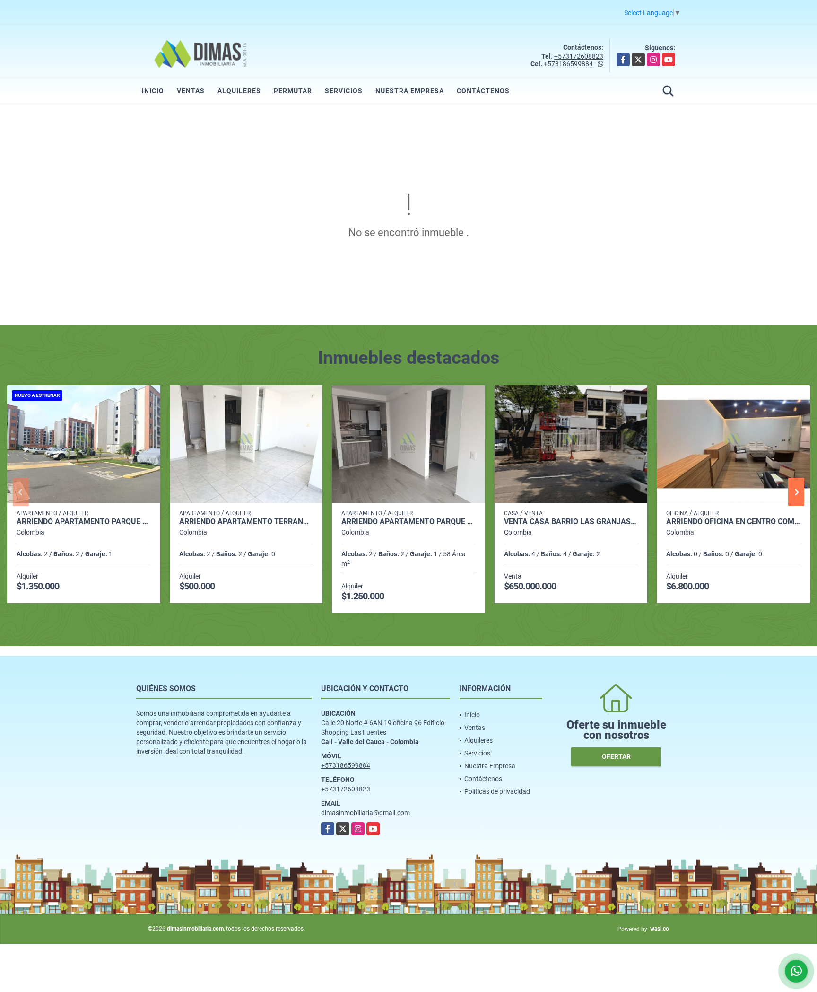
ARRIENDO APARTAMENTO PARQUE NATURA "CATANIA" (84, 522)
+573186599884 (568, 64)
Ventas (191, 91)
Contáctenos (483, 91)
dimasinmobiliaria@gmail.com (365, 812)
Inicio (153, 91)
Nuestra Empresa (409, 91)
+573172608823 (578, 56)
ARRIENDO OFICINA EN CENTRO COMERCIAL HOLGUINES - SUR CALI (733, 522)
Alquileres (239, 91)
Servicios (344, 91)
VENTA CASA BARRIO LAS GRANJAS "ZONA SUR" (571, 522)
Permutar (293, 91)
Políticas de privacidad (497, 791)
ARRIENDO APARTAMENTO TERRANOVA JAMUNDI (246, 522)
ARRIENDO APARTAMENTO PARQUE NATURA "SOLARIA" (408, 522)
